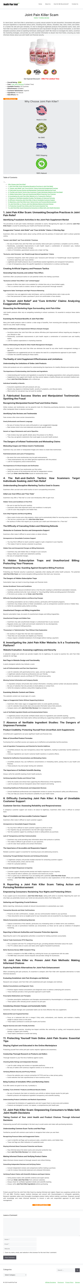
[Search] (77, 1270)
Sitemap (77, 1282)
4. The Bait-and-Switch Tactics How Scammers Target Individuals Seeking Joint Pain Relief (35, 192)
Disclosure (61, 1282)
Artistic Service (44, 18)
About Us (47, 4)
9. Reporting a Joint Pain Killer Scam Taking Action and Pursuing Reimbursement (32, 202)
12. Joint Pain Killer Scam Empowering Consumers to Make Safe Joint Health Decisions (34, 208)
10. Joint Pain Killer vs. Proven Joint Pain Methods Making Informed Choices (30, 204)
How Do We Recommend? (61, 4)
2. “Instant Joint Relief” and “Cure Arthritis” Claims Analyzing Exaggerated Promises (33, 188)
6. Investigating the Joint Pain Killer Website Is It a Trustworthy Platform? (30, 196)
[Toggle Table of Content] (4, 182)
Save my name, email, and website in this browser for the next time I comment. (31, 1252)
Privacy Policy (69, 1282)
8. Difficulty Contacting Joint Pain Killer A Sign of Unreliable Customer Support (31, 200)
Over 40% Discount (17, 84)
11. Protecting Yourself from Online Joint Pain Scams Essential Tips (28, 206)
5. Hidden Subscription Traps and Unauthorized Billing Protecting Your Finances (32, 194)
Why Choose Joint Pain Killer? (17, 184)
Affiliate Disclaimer (50, 1282)
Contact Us (75, 4)
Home (40, 4)
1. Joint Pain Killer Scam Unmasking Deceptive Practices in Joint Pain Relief (30, 186)
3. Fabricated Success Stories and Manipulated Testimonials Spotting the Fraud (32, 190)
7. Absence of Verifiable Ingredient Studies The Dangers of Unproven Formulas (31, 198)
